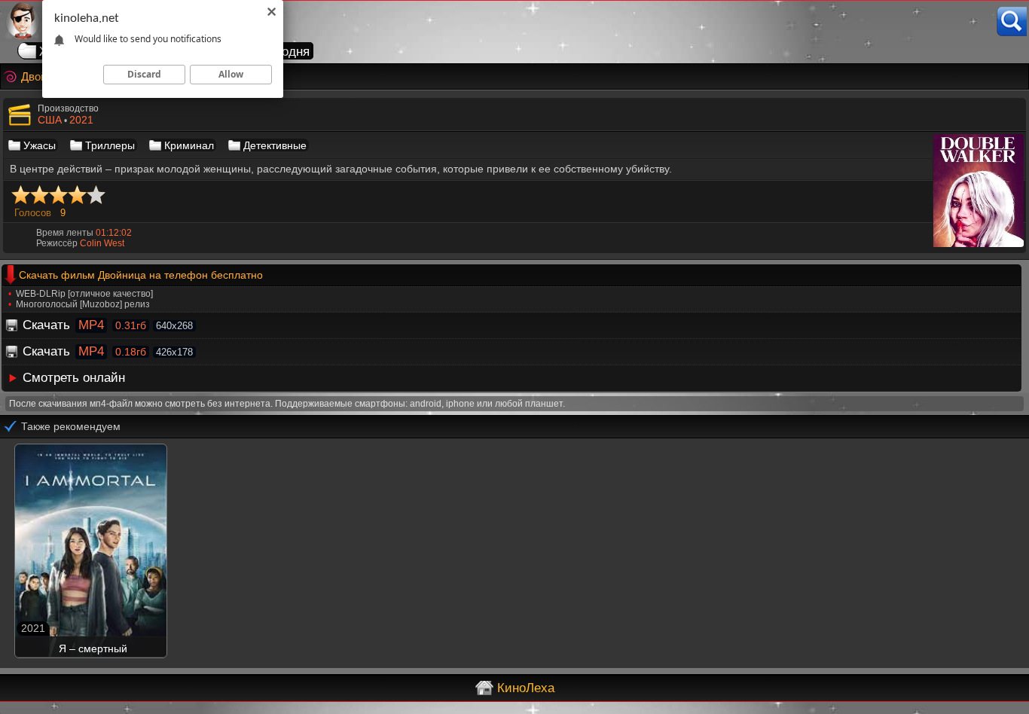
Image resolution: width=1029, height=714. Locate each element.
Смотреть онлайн (74, 378)
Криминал (189, 145)
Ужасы (39, 145)
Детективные (275, 145)
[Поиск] (1012, 21)
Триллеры (110, 145)
